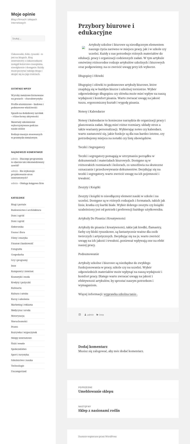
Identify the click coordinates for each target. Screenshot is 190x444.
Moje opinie (23, 14)
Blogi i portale (18, 204)
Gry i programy (19, 260)
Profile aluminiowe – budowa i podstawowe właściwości (27, 106)
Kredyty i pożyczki (21, 282)
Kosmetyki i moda (20, 276)
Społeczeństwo (19, 349)
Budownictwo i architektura (26, 210)
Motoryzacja (17, 315)
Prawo (14, 326)
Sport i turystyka (20, 354)
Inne (13, 265)
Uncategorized (18, 371)
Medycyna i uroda (20, 310)
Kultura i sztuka (19, 293)
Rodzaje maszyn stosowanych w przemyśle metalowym (26, 136)
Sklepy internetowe (21, 337)
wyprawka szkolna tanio (120, 294)
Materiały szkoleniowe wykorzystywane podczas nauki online (24, 125)
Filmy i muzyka (19, 237)
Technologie (17, 365)
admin (90, 314)
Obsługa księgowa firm (32, 183)
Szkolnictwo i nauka (22, 360)
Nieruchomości (19, 321)
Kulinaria (16, 288)
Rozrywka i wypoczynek (24, 332)
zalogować (100, 351)
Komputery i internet (22, 271)
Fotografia (16, 249)
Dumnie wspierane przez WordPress (97, 436)
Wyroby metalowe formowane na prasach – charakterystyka (27, 97)
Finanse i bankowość (22, 243)
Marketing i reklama (22, 304)
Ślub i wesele (18, 343)
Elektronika (17, 226)
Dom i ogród (17, 215)
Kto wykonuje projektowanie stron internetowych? (23, 174)
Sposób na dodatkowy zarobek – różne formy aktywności (27, 115)
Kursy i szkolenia (20, 299)
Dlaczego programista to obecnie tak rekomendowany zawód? (27, 162)
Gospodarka (17, 254)
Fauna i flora (18, 232)
